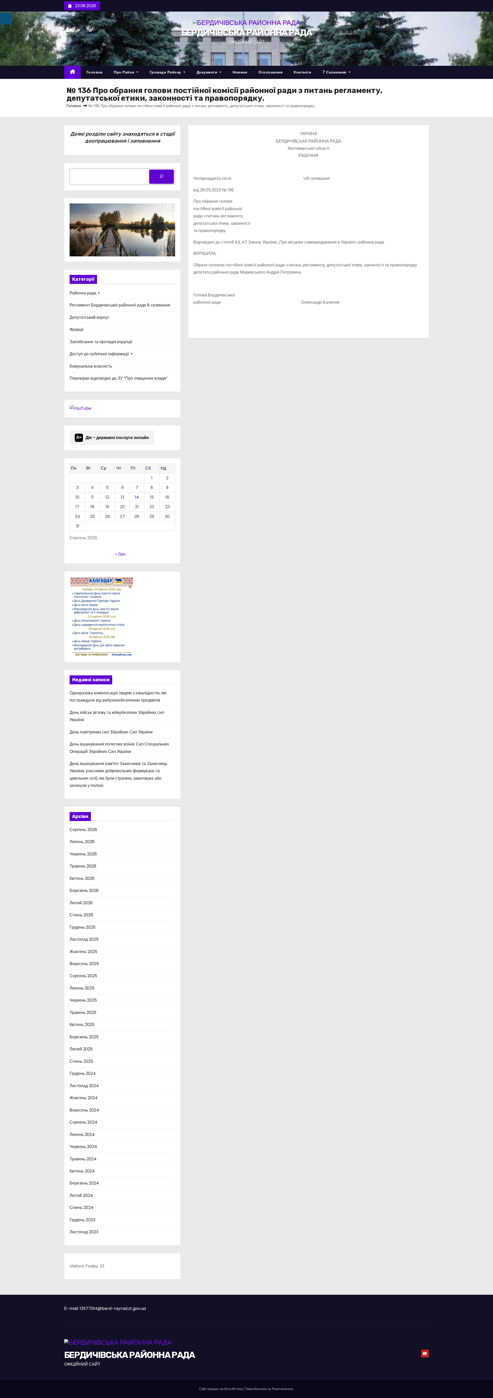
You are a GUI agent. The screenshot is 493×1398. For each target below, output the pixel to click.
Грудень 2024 (83, 1073)
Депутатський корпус (89, 317)
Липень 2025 (82, 988)
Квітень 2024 (82, 1171)
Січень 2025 (81, 1061)
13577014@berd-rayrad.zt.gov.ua (113, 1308)
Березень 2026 (84, 890)
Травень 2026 (83, 866)
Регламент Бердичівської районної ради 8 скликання (120, 305)
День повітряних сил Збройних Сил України (111, 732)
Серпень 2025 (83, 976)
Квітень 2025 (82, 1025)
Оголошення (270, 72)
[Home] (72, 72)
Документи (208, 72)
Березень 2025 (84, 1037)
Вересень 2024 (84, 1110)
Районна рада (83, 293)
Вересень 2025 (84, 964)
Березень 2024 (84, 1183)
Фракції (76, 329)
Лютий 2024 (81, 1195)
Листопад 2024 (84, 1086)
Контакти (302, 72)
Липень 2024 (82, 1135)
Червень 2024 (83, 1147)
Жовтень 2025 (83, 952)
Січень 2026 (81, 915)
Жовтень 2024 (84, 1098)
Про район (124, 72)
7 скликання (335, 72)
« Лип (120, 554)
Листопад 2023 (84, 1232)
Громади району (166, 72)
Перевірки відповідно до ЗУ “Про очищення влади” (118, 378)
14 (137, 497)
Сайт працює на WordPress (221, 1388)
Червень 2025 (83, 1000)
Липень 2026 (82, 842)
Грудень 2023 (82, 1220)
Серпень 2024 (83, 1122)
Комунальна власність (91, 366)
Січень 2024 (81, 1207)
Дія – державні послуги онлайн (112, 438)
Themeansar (282, 1388)
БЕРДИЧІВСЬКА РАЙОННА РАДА (246, 32)
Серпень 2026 (83, 830)
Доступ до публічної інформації (99, 354)
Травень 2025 (83, 1012)
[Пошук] (161, 177)
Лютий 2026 (81, 903)
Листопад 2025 (84, 939)
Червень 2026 (83, 854)
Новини (240, 72)
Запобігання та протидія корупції (101, 342)
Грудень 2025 (83, 927)
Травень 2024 (83, 1159)
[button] (77, 230)
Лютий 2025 (81, 1049)
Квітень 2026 (82, 878)
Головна (95, 72)
